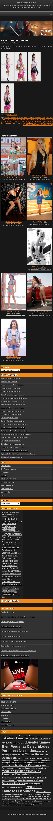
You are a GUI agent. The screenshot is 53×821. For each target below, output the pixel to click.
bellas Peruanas (19, 743)
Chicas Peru (5, 472)
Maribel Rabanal (10, 568)
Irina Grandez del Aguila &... (39, 311)
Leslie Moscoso (10, 560)
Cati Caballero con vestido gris (11, 457)
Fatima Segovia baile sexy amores (12, 622)
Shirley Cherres (7, 591)
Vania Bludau (8, 594)
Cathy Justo (11, 524)
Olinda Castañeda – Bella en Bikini (13, 428)
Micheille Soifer (15, 574)
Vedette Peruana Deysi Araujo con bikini (14, 437)
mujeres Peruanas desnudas (30, 777)
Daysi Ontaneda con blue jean (11, 441)
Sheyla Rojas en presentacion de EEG (14, 447)
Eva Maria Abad (7, 542)
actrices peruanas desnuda (41, 224)
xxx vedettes (30, 805)
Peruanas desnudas (8, 123)
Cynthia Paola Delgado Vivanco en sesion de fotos (18, 454)
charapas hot (41, 751)
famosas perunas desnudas (34, 761)
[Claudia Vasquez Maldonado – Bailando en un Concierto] (13, 156)
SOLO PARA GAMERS (8, 479)
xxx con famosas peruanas (21, 803)
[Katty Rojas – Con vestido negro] (39, 156)
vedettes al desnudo (8, 796)
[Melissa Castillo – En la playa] (13, 337)
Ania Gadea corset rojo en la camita (13, 395)
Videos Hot (8, 609)
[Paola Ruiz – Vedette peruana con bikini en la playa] (13, 291)
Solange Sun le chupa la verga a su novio (15, 656)
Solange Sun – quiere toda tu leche (13, 646)
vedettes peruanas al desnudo (12, 799)
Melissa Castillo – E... (13, 357)
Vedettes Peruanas (7, 705)
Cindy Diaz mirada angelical (10, 391)
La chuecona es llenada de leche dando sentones (18, 617)
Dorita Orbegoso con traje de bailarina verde (16, 434)
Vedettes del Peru (7, 489)
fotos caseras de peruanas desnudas (30, 763)
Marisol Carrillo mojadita (9, 382)
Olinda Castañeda (7, 580)
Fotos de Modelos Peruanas (21, 765)
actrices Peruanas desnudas (14, 118)
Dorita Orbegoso (9, 537)
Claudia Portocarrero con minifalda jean (14, 424)
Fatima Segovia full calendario (11, 636)
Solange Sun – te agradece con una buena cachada (18, 651)
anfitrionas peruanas (12, 179)
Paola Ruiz (16, 582)
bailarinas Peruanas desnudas (34, 118)
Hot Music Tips (6, 699)
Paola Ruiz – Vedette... (13, 311)
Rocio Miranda (10, 584)
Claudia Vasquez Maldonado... (13, 176)
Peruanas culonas (32, 780)
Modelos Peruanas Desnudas (21, 772)
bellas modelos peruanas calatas (41, 269)
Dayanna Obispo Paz (11, 531)
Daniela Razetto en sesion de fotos (13, 421)
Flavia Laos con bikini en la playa (12, 385)
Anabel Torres (12, 514)
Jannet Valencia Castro (9, 551)
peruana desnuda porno (12, 781)
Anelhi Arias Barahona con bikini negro (14, 398)
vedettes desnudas (29, 125)
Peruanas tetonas (43, 792)
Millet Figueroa (9, 576)
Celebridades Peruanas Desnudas (25, 119)
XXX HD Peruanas (7, 485)
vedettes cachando (23, 796)
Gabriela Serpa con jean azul (11, 414)
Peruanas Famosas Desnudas (26, 123)
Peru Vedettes (5, 466)
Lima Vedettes (6, 492)
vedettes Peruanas (40, 796)
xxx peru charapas (17, 805)
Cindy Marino (9, 526)
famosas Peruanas (43, 119)
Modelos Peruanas (15, 771)
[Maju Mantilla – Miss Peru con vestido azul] (39, 201)
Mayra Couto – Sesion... (14, 222)
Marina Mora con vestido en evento (13, 405)
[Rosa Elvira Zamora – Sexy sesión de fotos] (39, 246)
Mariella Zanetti (7, 571)
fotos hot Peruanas (25, 768)
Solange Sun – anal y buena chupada (13, 641)
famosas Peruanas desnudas (39, 758)
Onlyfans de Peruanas (8, 469)
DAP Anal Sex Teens (8, 482)
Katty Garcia (8, 555)
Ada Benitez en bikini (8, 612)
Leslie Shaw (7, 563)
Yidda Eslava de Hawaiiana (10, 378)
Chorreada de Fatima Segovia (11, 627)
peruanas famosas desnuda (13, 787)
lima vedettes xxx (31, 121)
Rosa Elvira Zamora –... (39, 266)
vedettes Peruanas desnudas (37, 799)
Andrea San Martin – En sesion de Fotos (14, 431)
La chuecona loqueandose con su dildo (14, 631)
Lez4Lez (4, 476)
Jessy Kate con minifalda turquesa (12, 444)
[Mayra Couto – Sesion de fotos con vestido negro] (13, 202)
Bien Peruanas (36, 179)
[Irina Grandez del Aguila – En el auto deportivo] (39, 292)
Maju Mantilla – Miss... (39, 221)
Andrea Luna (9, 518)
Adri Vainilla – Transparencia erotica (13, 401)
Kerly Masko (11, 558)
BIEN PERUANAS (26, 2)
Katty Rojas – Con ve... (39, 176)
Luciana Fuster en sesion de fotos (12, 408)
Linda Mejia (12, 566)
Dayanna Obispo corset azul (10, 388)
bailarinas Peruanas (38, 315)
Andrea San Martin (10, 521)
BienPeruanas (8, 119)
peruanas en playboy (34, 783)
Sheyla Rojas (14, 589)
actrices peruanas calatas (13, 315)
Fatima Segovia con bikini (9, 418)
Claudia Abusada (8, 529)
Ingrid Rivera (16, 545)
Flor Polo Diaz (12, 115)
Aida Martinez (7, 512)
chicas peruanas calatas (13, 755)
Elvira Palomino (12, 539)
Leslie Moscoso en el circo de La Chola (14, 451)
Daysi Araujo (12, 534)
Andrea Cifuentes (8, 516)
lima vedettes (39, 768)
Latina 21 (4, 495)
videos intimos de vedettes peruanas (17, 801)
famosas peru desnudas (12, 761)
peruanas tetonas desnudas (14, 794)
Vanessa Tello (12, 592)
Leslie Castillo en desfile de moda (12, 411)
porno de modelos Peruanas (38, 794)
